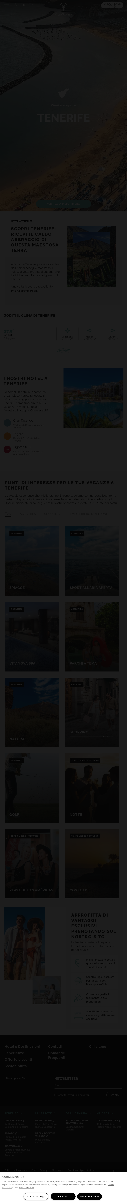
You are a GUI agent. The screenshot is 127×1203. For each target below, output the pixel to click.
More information (26, 1187)
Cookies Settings (36, 1196)
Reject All (63, 1196)
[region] (63, 1187)
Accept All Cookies (89, 1196)
